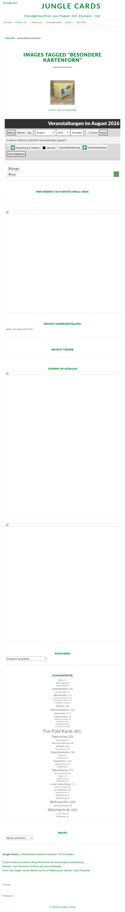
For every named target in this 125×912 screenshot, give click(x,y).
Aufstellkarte (62, 689)
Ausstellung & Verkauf (27, 147)
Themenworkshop (97, 147)
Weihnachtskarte (62, 805)
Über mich (81, 22)
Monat (11, 132)
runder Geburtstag (62, 784)
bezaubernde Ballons (62, 700)
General (51, 147)
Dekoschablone (62, 709)
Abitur (62, 680)
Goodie (62, 746)
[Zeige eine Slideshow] (62, 109)
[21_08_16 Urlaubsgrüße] (62, 92)
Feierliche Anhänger (62, 719)
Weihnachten (62, 801)
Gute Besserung (62, 749)
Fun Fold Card (62, 726)
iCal (12, 175)
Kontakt (6, 884)
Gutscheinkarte (62, 752)
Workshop (36, 22)
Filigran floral (62, 721)
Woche (21, 132)
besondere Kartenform (62, 698)
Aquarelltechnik (62, 685)
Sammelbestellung (70, 147)
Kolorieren (62, 761)
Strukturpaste (62, 795)
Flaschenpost (63, 724)
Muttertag (62, 766)
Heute (103, 132)
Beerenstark (62, 695)
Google (13, 169)
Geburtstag (62, 736)
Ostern (62, 776)
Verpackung (62, 797)
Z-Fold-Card (62, 813)
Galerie (68, 22)
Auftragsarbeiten (54, 22)
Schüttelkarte (62, 789)
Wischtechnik (62, 809)
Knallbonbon (62, 758)
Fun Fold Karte (62, 731)
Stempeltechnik (62, 792)
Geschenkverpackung (63, 742)
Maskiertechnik (62, 764)
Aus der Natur (62, 692)
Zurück (94, 132)
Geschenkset (62, 740)
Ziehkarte (62, 816)
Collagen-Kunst (62, 702)
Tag (29, 132)
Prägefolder (62, 781)
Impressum (8, 895)
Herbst (62, 755)
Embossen (62, 713)
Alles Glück (62, 682)
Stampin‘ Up (21, 22)
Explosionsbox (62, 716)
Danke (62, 706)
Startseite (7, 22)
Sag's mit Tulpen (62, 787)
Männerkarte (62, 770)
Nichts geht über (62, 773)
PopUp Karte (63, 778)
